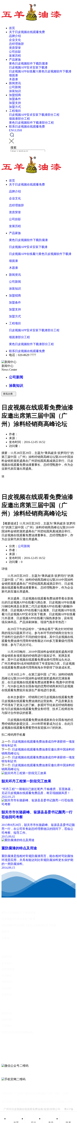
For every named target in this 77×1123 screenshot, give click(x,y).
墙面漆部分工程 (19, 118)
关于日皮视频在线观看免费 (27, 32)
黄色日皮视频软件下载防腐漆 (28, 63)
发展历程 (15, 55)
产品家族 (15, 59)
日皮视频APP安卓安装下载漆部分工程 (34, 114)
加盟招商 (15, 95)
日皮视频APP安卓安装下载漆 (28, 67)
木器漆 (13, 79)
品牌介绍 (15, 36)
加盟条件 (15, 99)
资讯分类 (9, 393)
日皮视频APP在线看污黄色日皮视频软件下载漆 (40, 71)
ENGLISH (15, 130)
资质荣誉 (15, 47)
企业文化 (15, 39)
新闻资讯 (15, 83)
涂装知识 (15, 91)
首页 (12, 28)
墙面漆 (13, 75)
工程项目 (15, 110)
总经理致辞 (16, 43)
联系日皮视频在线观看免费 (27, 126)
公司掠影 (15, 51)
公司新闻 (15, 87)
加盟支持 (15, 102)
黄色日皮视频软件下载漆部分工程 (31, 122)
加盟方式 (15, 106)
